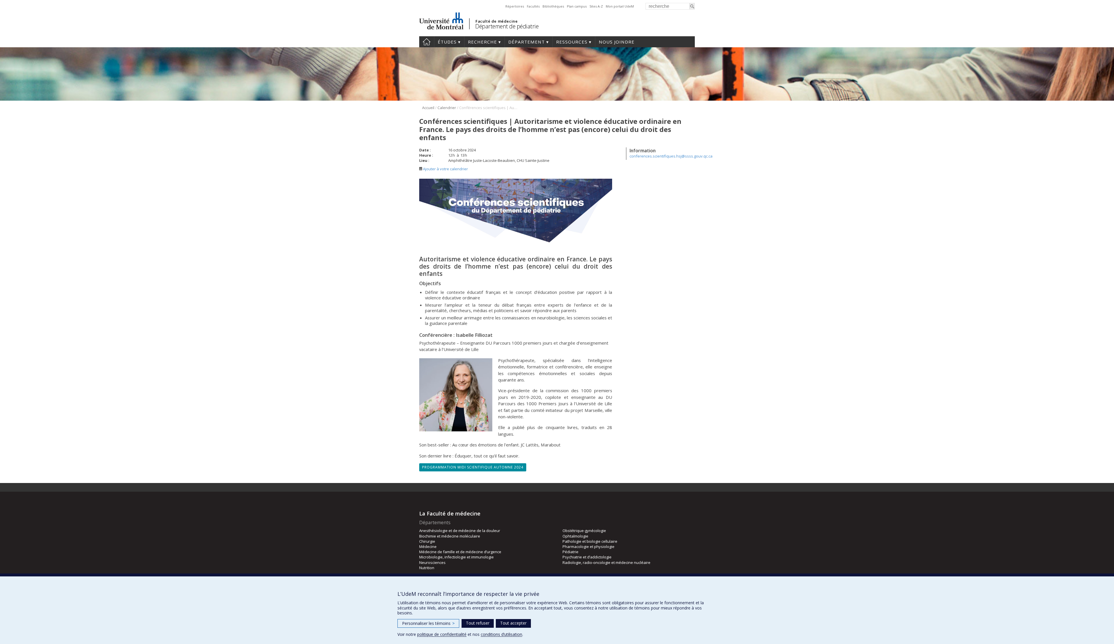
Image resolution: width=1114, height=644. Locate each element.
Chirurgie (427, 541)
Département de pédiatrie (506, 26)
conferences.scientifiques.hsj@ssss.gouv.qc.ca (671, 156)
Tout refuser (477, 623)
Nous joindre (616, 42)
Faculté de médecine (496, 21)
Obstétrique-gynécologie (584, 530)
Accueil (427, 41)
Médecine (428, 546)
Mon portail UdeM (620, 6)
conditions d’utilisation (501, 634)
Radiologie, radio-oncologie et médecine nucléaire (606, 562)
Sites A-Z (596, 6)
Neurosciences (432, 562)
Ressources (571, 42)
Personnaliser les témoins (428, 623)
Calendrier (446, 107)
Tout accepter (513, 623)
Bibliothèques (553, 6)
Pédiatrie (570, 551)
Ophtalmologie (575, 536)
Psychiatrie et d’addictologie (587, 557)
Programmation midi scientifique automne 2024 (472, 467)
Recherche (482, 42)
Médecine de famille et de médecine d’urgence (460, 551)
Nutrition (426, 567)
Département (526, 42)
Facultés (533, 6)
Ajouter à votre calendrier (445, 168)
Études (447, 42)
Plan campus (577, 6)
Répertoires (514, 6)
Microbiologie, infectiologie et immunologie (456, 557)
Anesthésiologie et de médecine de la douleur (459, 530)
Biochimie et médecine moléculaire (449, 536)
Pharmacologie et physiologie (588, 546)
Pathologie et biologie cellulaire (590, 541)
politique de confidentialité (441, 634)
